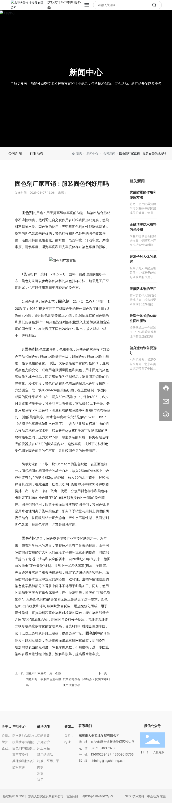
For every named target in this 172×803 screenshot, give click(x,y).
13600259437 (101, 754)
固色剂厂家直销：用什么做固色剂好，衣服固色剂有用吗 (43, 679)
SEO (127, 796)
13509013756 (123, 754)
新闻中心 (86, 72)
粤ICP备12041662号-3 (97, 796)
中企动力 (153, 796)
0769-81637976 (103, 748)
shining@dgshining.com (108, 761)
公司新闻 (109, 153)
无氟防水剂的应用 (143, 289)
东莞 (163, 796)
